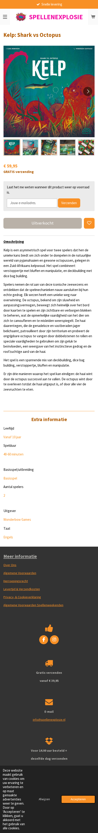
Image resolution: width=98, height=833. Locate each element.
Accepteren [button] (78, 799)
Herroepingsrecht (15, 581)
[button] (11, 147)
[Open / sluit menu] (5, 17)
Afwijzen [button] (44, 799)
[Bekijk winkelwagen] (93, 17)
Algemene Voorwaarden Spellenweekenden (33, 605)
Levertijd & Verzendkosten (21, 589)
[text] (49, 320)
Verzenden (69, 203)
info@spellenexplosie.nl (49, 720)
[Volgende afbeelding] (87, 91)
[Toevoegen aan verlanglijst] (89, 223)
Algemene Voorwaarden (19, 573)
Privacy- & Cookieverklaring (22, 597)
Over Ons (9, 565)
